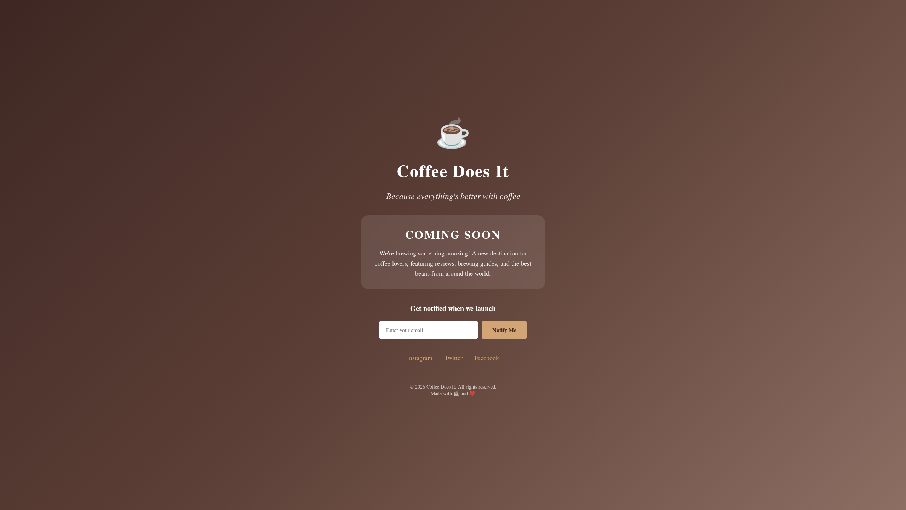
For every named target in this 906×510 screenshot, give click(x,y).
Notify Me (504, 330)
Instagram (419, 357)
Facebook (487, 357)
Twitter (454, 357)
